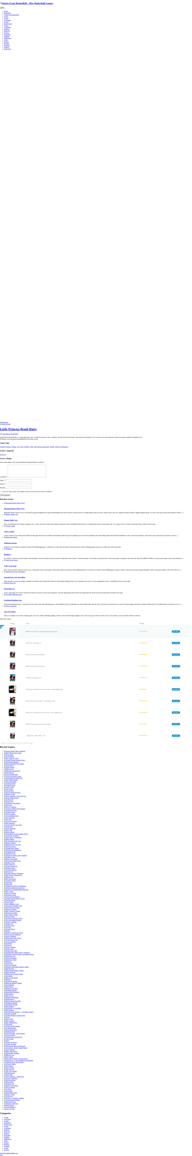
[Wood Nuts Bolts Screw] (12, 861)
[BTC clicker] (8, 891)
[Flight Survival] (9, 956)
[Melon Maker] (9, 839)
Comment (3, 477)
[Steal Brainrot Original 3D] (13, 778)
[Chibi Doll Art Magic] (11, 836)
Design (8, 447)
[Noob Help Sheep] (10, 1030)
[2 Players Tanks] (10, 1064)
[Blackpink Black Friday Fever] (14, 503)
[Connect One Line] (10, 866)
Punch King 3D (9, 589)
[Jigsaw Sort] (8, 801)
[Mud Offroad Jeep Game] (12, 753)
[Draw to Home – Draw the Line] (15, 796)
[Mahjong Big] (9, 969)
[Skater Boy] (8, 827)
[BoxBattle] (8, 943)
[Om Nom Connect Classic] (13, 918)
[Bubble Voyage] (9, 854)
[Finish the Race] (9, 785)
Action (6, 18)
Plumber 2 (7, 554)
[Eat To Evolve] (9, 1109)
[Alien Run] (8, 1024)
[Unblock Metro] (9, 900)
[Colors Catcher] (9, 526)
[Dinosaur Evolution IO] (12, 771)
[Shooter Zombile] (10, 1014)
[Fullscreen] (4, 422)
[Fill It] (6, 1041)
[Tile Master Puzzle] (10, 1005)
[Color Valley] (9, 902)
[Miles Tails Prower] (11, 1051)
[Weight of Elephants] (11, 997)
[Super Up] (8, 945)
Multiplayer (7, 38)
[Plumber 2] (8, 549)
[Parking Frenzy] (9, 868)
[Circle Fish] (8, 1096)
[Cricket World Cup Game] (13, 825)
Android (2, 447)
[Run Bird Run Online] (11, 907)
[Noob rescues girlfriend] (12, 934)
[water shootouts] (10, 828)
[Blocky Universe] (10, 807)
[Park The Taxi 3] (10, 846)
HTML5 (26, 447)
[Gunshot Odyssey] (10, 810)
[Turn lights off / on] (5, 424)
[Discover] (7, 961)
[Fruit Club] (8, 830)
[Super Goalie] (9, 787)
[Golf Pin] (7, 927)
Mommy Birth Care (11, 520)
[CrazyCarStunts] (10, 942)
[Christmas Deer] (9, 852)
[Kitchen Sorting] (10, 843)
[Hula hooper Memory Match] (14, 970)
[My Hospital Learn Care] (12, 841)
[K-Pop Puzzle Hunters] (12, 897)
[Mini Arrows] (9, 996)
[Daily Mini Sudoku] (11, 780)
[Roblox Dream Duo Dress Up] (14, 888)
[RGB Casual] (9, 949)
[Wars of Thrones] (10, 893)
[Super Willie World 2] (11, 798)
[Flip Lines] (8, 805)
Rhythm (6, 43)
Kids (31, 447)
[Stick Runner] (9, 1010)
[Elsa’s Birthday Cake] (11, 904)
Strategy (6, 47)
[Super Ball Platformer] (11, 992)
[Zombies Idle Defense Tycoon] (14, 898)
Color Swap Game (10, 566)
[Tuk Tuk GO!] (9, 1069)
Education (7, 34)
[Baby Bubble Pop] (10, 1023)
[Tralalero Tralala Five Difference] (15, 886)
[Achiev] (7, 931)
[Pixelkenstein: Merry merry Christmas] (17, 952)
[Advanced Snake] (10, 782)
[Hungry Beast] (9, 832)
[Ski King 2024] (9, 1035)
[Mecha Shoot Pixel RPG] (12, 1001)
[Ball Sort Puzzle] (10, 1102)
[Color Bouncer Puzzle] (12, 1100)
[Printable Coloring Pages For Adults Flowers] (19, 954)
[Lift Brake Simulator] (11, 762)
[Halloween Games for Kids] (13, 974)
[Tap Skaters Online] (11, 915)
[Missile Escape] (9, 1073)
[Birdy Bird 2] (9, 987)
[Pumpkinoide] (9, 985)
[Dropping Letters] (10, 960)
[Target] (7, 1017)
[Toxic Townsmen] (10, 606)
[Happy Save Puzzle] (11, 1085)
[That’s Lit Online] (10, 909)
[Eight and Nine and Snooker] (14, 1062)
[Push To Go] (8, 871)
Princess (57, 447)
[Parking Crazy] (9, 863)
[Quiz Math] (8, 976)
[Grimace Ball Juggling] (12, 1026)
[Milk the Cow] (9, 1055)
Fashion (13, 447)
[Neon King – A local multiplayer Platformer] (18, 1060)
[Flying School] (9, 916)
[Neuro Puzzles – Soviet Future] (14, 1033)
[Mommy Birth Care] (11, 514)
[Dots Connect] (9, 1021)
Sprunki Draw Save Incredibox (14, 577)
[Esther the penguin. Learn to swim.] (16, 1059)
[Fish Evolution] (9, 1087)
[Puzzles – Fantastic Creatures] (14, 1098)
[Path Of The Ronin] (11, 978)
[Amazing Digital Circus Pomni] (14, 809)
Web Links (7, 49)
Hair (21, 447)
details (31, 743)
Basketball (7, 13)
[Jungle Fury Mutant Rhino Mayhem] (16, 889)
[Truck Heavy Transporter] (13, 837)
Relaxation (64, 447)
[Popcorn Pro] (9, 1082)
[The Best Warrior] (10, 870)
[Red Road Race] (10, 1080)
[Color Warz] (8, 789)
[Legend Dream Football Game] (14, 760)
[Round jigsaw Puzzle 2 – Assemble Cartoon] (18, 1012)
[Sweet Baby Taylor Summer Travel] (16, 834)
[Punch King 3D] (10, 583)
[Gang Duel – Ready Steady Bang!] (15, 1048)
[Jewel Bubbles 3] (10, 1107)
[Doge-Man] (8, 1091)
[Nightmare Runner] (10, 1003)
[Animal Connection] (11, 1103)
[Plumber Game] (9, 857)
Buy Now (176, 631)
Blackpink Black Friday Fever (14, 509)
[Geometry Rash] (10, 880)
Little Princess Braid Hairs (18, 429)
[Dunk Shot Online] (10, 913)
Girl (18, 447)
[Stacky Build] (9, 1067)
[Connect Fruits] (9, 812)
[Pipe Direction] (9, 823)
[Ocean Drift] (8, 755)
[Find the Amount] (10, 965)
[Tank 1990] (8, 1075)
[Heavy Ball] (8, 1019)
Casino (6, 25)
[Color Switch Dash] (11, 774)
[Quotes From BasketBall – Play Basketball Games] (26, 3)
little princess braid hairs (41, 447)
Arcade (6, 22)
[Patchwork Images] (10, 981)
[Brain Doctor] (9, 1105)
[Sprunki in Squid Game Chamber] (15, 855)
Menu (2, 7)
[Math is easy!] (9, 769)
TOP (1, 626)
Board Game (8, 24)
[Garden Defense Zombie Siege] (14, 1015)
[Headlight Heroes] (10, 990)
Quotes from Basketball (11, 15)
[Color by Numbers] (10, 1078)
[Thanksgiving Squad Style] (13, 1037)
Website (2, 488)
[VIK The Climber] (10, 1071)
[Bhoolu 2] (8, 979)
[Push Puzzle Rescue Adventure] (14, 1046)
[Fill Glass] (8, 819)
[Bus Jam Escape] (10, 879)
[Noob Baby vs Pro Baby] (12, 1008)
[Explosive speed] (10, 895)
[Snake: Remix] (9, 767)
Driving (6, 33)
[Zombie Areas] (9, 925)
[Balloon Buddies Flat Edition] (14, 764)
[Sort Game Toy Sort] (11, 758)
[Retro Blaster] (9, 1006)
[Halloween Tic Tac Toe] (12, 845)
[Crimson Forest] (9, 783)
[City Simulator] (9, 818)
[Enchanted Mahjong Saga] (13, 594)
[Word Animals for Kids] (12, 792)
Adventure (7, 20)
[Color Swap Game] (10, 560)
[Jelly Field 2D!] (9, 864)
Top (1, 1155)
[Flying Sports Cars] (10, 940)
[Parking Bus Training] (11, 1053)
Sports (6, 16)
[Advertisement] (96, 66)
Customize (7, 27)
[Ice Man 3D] (8, 800)
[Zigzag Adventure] (10, 1042)
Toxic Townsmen (10, 612)
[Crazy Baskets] (9, 1050)
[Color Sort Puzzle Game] (12, 776)
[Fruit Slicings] (9, 773)
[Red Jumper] (8, 1057)
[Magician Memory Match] (13, 983)
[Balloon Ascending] (11, 988)
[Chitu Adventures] (10, 958)
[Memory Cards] (9, 794)
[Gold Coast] (8, 963)
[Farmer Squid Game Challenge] (14, 751)
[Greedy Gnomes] (10, 1044)
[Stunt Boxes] (8, 994)
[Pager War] (8, 884)
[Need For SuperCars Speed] (13, 933)
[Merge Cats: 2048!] (10, 859)
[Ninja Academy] (10, 814)
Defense (6, 29)
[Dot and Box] (9, 791)
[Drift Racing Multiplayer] (12, 850)
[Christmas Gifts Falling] (12, 803)
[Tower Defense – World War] (14, 1076)
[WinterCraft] (8, 924)
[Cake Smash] (9, 1039)
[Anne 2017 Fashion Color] (13, 906)
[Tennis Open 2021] (10, 951)
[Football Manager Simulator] (13, 873)
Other (6, 40)
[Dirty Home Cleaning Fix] (13, 875)
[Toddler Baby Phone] (11, 848)
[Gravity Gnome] (10, 947)
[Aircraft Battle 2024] (11, 816)
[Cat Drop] (8, 1089)
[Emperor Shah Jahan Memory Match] (16, 967)
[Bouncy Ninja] (9, 1094)
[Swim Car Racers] (10, 821)
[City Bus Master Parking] (12, 920)
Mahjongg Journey (10, 543)
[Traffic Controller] (10, 922)
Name (2, 480)
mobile (52, 447)
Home (6, 11)
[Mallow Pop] (8, 877)
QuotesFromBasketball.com (9, 1153)
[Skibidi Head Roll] (10, 1093)
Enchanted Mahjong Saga (13, 600)
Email (2, 484)
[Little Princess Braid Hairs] (9, 434)
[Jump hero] (8, 882)
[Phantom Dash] (9, 1032)
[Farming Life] (9, 1084)
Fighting (6, 36)
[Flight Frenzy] (9, 999)
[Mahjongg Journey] (11, 537)
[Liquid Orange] (9, 929)
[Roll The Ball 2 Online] (12, 911)
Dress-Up (7, 31)
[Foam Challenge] (10, 936)
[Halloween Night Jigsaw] (12, 938)
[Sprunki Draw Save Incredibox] (14, 572)
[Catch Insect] (8, 765)
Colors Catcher (9, 531)
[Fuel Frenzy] (8, 1066)
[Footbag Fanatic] (10, 1028)
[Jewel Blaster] (9, 756)
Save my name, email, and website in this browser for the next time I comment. (27, 491)
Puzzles (6, 42)
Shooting (7, 45)
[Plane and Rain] (9, 972)
